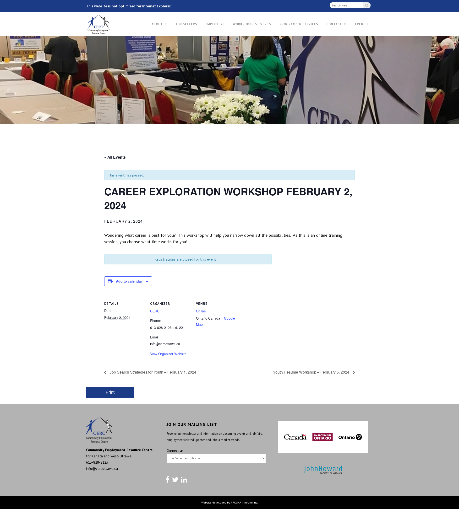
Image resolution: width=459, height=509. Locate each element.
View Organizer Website (168, 353)
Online (201, 311)
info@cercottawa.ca (102, 468)
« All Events (115, 157)
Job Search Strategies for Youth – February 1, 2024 (152, 372)
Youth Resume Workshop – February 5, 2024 (311, 372)
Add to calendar (129, 281)
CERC (154, 311)
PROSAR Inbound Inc (244, 502)
